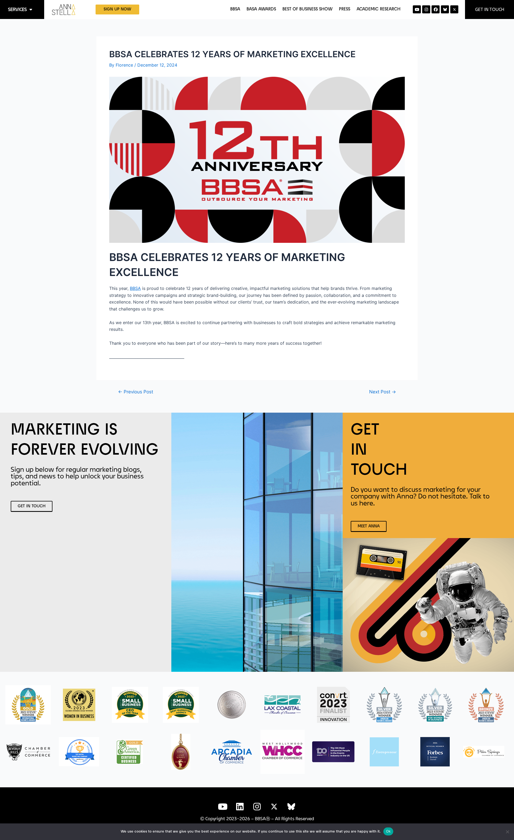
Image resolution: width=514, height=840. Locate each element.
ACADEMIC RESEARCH (378, 9)
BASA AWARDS (261, 9)
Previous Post (135, 391)
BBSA (235, 9)
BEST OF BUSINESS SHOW (307, 9)
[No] (507, 831)
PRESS (344, 9)
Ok (388, 831)
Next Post (382, 391)
